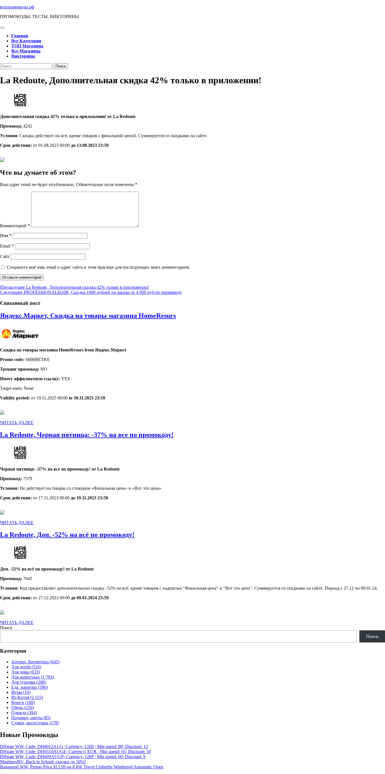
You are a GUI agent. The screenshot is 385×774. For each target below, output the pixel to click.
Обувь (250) (22, 707)
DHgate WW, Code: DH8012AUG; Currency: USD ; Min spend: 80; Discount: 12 (74, 746)
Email (7, 246)
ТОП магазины (27, 45)
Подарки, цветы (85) (31, 717)
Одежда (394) (24, 712)
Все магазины (26, 51)
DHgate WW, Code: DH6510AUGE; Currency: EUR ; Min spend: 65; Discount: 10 (75, 751)
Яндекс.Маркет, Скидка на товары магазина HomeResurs (88, 315)
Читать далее (17, 422)
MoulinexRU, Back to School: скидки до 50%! (43, 761)
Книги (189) (23, 702)
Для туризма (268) (28, 682)
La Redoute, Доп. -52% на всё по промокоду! (67, 534)
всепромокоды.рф (17, 7)
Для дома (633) (25, 672)
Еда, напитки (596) (29, 687)
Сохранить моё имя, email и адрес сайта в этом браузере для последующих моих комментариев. (98, 267)
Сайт (5, 256)
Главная (19, 35)
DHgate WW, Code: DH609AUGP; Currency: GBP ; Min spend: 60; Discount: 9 (72, 756)
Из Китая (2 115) (27, 697)
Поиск (6, 627)
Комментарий (15, 225)
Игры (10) (20, 692)
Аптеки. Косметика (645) (35, 661)
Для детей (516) (26, 666)
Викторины (23, 56)
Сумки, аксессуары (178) (35, 722)
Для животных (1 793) (32, 677)
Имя (6, 235)
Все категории (26, 40)
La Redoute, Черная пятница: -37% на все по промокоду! (87, 434)
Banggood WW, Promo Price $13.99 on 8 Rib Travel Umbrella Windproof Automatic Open (81, 766)
